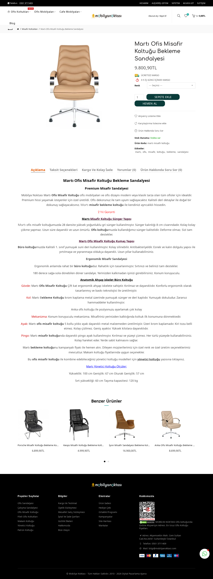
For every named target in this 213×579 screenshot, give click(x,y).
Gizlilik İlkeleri (65, 521)
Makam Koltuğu (26, 521)
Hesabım (144, 3)
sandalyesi (183, 151)
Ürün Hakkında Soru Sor (150, 130)
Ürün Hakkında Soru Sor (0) (161, 170)
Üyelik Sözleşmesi (67, 507)
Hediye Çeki (105, 507)
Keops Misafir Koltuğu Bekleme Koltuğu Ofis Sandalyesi (83, 445)
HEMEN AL (150, 103)
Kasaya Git (188, 3)
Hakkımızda (64, 525)
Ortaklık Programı (108, 512)
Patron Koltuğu (25, 530)
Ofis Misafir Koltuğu (28, 512)
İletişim (201, 3)
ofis (144, 151)
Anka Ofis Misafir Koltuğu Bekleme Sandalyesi (175, 445)
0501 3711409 (26, 3)
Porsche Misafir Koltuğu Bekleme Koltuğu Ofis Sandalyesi (38, 445)
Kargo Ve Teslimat (67, 503)
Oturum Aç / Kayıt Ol (157, 15)
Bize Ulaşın (64, 530)
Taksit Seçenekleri (63, 170)
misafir (151, 151)
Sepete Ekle (163, 97)
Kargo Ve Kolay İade (97, 170)
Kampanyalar (106, 516)
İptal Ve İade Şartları (69, 516)
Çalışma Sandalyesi (28, 507)
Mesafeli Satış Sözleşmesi (71, 512)
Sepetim (176, 3)
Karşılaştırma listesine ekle (152, 123)
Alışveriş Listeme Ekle (149, 116)
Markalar (103, 525)
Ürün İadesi (105, 503)
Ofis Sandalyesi (26, 503)
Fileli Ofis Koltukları (28, 516)
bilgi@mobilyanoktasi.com (162, 548)
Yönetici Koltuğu (26, 525)
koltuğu (161, 151)
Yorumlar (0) (126, 170)
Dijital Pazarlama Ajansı (134, 573)
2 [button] (108, 461)
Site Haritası (105, 521)
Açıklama (38, 170)
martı (138, 151)
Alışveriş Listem (160, 3)
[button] (205, 554)
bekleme (171, 151)
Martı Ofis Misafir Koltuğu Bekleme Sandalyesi (62, 29)
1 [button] (104, 461)
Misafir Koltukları (30, 29)
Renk (137, 85)
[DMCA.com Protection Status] (147, 521)
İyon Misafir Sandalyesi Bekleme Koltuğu (129, 445)
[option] (38, 432)
